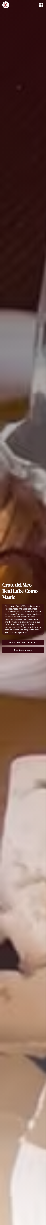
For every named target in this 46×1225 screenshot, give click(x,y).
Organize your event (23, 650)
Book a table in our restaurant (23, 642)
